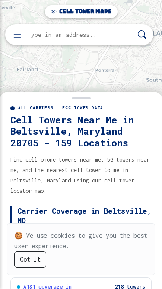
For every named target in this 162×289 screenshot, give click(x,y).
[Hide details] (81, 97)
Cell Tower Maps (84, 11)
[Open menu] (17, 34)
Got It (30, 259)
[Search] (142, 35)
